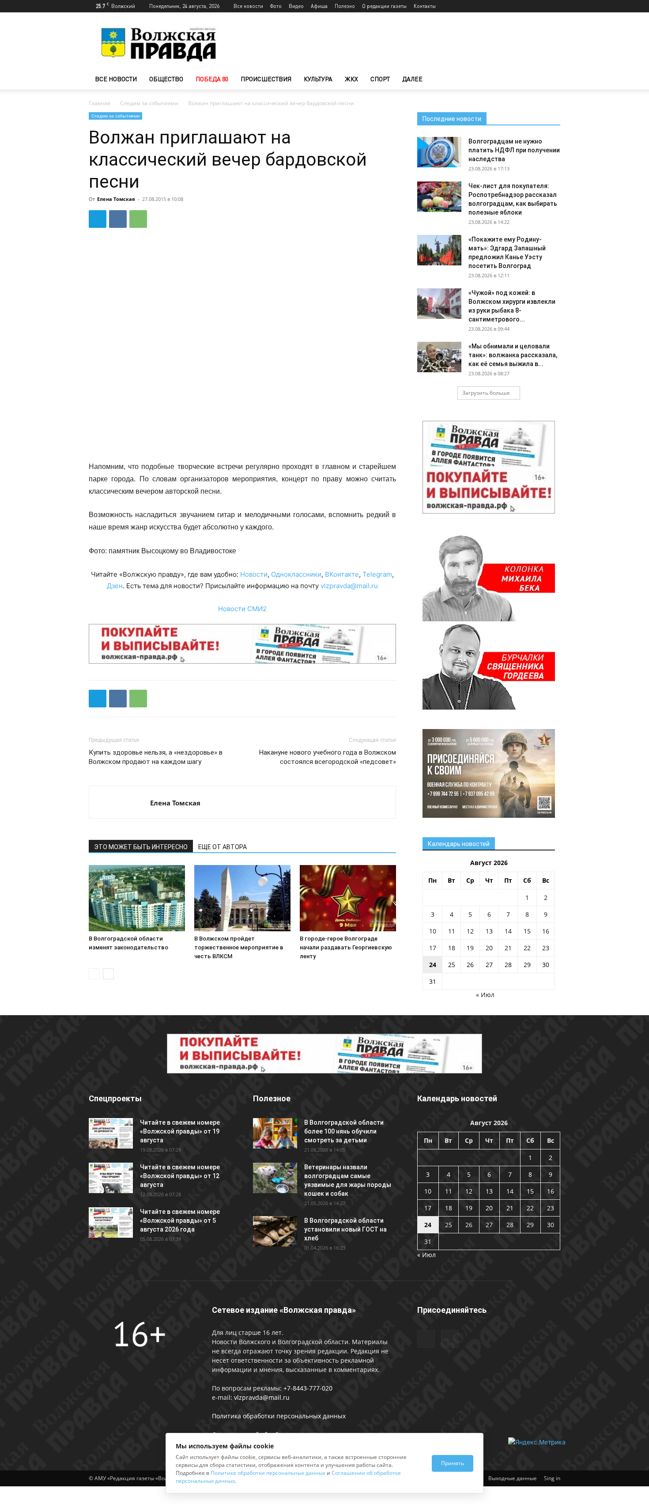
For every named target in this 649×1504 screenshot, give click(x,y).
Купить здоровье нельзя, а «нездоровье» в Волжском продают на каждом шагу (156, 757)
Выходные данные (512, 1478)
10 (432, 931)
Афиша (319, 6)
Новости (254, 574)
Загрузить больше (486, 393)
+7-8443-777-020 (307, 1388)
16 (545, 931)
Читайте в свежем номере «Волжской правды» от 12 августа (180, 1176)
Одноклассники (296, 574)
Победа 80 (212, 79)
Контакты (425, 6)
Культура (318, 79)
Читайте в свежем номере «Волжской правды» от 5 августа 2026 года (180, 1220)
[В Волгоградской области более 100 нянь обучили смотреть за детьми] (275, 1133)
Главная (99, 103)
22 (527, 948)
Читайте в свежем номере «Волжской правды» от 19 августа (180, 1131)
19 (470, 948)
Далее (412, 79)
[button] (549, 80)
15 (527, 931)
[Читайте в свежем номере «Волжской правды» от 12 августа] (111, 1178)
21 (508, 948)
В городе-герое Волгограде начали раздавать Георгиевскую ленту (346, 947)
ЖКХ (351, 79)
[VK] (118, 219)
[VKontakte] (553, 6)
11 (451, 931)
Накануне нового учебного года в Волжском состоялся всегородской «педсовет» (327, 757)
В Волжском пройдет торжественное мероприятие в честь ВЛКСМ (238, 947)
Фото (276, 6)
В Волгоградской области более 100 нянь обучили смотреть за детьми (344, 1131)
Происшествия (266, 79)
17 (432, 948)
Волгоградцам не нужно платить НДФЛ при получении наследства (514, 150)
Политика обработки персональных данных (279, 1416)
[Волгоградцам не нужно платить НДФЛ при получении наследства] (439, 152)
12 (470, 931)
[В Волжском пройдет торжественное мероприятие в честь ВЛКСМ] (242, 898)
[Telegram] (539, 6)
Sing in (552, 1478)
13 (489, 931)
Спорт (380, 79)
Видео (296, 6)
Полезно (345, 6)
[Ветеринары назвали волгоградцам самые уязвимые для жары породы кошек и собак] (275, 1178)
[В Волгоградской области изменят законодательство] (137, 898)
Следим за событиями (149, 103)
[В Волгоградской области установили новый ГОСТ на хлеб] (275, 1231)
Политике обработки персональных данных (268, 1473)
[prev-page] (94, 973)
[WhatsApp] (138, 219)
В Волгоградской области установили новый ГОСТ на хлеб (345, 1229)
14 (508, 931)
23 (545, 948)
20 (489, 948)
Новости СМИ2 (242, 609)
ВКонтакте (342, 574)
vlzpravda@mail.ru (349, 586)
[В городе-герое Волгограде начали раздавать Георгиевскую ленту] (348, 898)
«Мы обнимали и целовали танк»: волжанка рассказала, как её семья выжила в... (512, 355)
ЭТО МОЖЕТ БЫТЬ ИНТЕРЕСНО (141, 846)
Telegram (377, 574)
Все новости (248, 6)
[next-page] (108, 973)
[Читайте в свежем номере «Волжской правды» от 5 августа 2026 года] (111, 1222)
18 (451, 948)
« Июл (485, 994)
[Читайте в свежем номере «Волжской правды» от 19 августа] (111, 1133)
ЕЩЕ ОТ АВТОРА (222, 846)
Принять (452, 1463)
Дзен (115, 586)
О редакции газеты (384, 6)
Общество (166, 79)
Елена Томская (116, 199)
